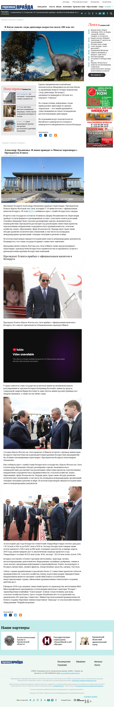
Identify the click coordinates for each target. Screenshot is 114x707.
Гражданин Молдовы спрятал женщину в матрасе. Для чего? (99, 52)
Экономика (67, 7)
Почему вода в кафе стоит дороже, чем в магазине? (99, 46)
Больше (108, 6)
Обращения (80, 661)
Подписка (95, 2)
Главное (21, 143)
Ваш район (42, 7)
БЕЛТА (31, 211)
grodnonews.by (58, 686)
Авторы (66, 2)
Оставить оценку (90, 697)
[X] (46, 135)
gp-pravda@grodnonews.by (70, 673)
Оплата (97, 665)
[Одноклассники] (56, 135)
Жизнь (58, 7)
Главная (4, 20)
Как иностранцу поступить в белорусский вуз (101, 59)
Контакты (107, 2)
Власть (52, 7)
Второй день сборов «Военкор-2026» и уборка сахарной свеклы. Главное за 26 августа (101, 33)
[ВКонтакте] (41, 135)
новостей (99, 25)
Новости (12, 20)
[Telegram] (51, 135)
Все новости (96, 75)
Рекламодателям (79, 2)
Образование (91, 7)
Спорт (101, 7)
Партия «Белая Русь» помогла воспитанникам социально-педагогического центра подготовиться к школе (101, 67)
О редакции (62, 665)
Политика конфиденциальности (84, 680)
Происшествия (79, 7)
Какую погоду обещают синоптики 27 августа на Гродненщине (101, 40)
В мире (19, 20)
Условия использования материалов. (89, 686)
